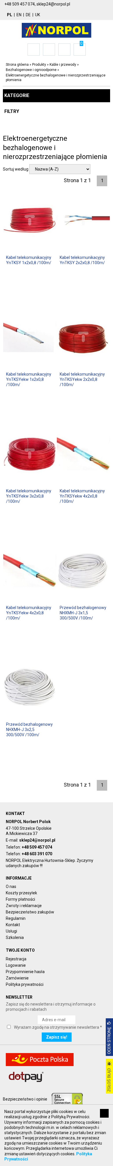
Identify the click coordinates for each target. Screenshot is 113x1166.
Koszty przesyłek (21, 893)
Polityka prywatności (24, 984)
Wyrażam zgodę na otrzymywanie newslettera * (58, 1027)
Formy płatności (20, 899)
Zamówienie (17, 978)
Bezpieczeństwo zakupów (30, 912)
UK (37, 14)
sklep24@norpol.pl (37, 840)
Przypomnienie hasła (25, 971)
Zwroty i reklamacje (24, 905)
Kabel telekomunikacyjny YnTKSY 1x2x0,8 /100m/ (28, 260)
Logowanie (16, 965)
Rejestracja (16, 959)
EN (19, 14)
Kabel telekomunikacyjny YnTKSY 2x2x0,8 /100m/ (82, 260)
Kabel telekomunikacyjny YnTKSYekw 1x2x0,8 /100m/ (28, 379)
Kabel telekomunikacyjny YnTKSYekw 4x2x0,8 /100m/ (82, 496)
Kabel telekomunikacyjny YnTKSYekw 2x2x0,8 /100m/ (82, 379)
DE (28, 14)
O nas (11, 886)
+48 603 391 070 (37, 853)
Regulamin (15, 918)
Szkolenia (15, 937)
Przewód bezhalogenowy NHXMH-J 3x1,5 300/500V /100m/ (83, 612)
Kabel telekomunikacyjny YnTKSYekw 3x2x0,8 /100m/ (28, 496)
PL (9, 14)
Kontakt (13, 924)
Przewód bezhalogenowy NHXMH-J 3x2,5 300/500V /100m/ (29, 729)
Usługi (11, 931)
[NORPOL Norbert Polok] (56, 30)
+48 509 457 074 (37, 847)
